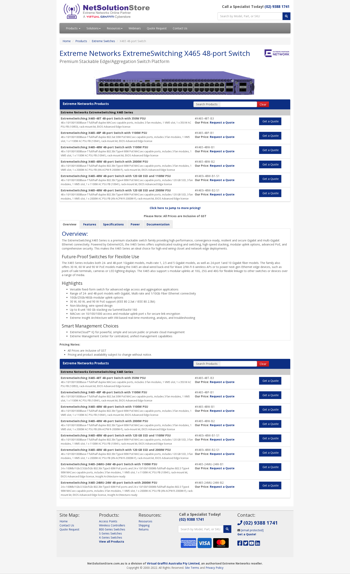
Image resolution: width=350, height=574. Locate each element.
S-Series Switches (110, 533)
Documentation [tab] (158, 224)
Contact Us (180, 28)
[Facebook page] (239, 544)
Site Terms (192, 568)
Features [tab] (89, 224)
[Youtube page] (251, 544)
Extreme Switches (103, 41)
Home (67, 41)
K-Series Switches (110, 537)
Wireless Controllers (112, 525)
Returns (144, 529)
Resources (114, 28)
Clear (263, 104)
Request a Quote (222, 122)
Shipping (144, 525)
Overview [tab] (69, 224)
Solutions (92, 28)
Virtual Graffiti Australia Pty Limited (173, 563)
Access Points (108, 521)
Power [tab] (135, 224)
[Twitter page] (245, 544)
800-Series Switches (112, 529)
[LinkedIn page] (257, 544)
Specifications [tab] (113, 224)
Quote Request (157, 28)
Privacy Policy (214, 568)
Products (72, 28)
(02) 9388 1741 (277, 6)
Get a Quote (270, 121)
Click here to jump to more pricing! (175, 208)
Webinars (135, 28)
